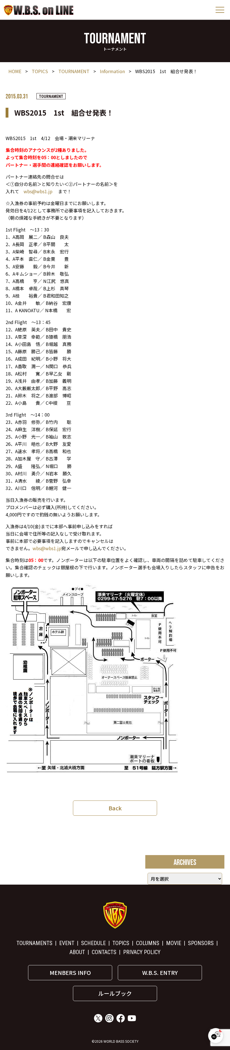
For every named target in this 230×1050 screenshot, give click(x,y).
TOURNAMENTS (34, 943)
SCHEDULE (93, 943)
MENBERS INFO (70, 972)
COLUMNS (147, 943)
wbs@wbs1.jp (38, 191)
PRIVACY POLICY (141, 952)
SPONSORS (201, 943)
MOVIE (173, 943)
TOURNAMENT (73, 71)
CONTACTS (104, 952)
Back (115, 808)
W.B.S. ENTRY (160, 972)
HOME (14, 71)
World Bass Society (39, 10)
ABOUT (77, 952)
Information (112, 71)
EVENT (66, 943)
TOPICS (40, 71)
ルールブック (115, 993)
